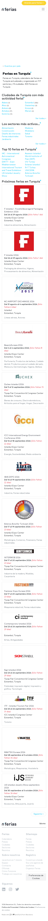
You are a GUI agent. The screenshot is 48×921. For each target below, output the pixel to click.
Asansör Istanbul (33, 153)
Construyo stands (34, 860)
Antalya (5, 111)
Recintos (6, 850)
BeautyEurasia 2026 (13, 345)
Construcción (8, 131)
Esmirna (5, 114)
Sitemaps (31, 834)
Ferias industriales (10, 136)
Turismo (28, 136)
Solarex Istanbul (32, 165)
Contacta (6, 866)
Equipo (5, 863)
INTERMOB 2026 (12, 558)
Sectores (6, 848)
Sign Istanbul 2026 (12, 670)
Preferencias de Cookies (36, 877)
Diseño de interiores (11, 134)
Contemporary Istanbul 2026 (17, 624)
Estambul (29, 103)
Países (5, 842)
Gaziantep (30, 105)
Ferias (5, 834)
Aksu (4, 105)
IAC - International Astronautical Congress (10, 156)
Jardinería (6, 139)
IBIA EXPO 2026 (11, 477)
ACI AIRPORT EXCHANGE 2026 (19, 302)
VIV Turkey (30, 162)
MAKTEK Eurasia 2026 (14, 752)
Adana (5, 103)
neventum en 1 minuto (12, 860)
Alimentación (8, 128)
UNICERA (29, 170)
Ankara (5, 108)
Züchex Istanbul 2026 (14, 384)
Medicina (29, 128)
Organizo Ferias (33, 868)
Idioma (42, 824)
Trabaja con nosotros (12, 874)
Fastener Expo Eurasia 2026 (17, 591)
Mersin (28, 111)
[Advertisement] (24, 38)
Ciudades (6, 845)
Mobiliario (29, 131)
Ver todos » (40, 118)
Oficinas (5, 868)
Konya (28, 108)
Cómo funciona (9, 871)
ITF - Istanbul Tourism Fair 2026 (19, 706)
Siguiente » (38, 814)
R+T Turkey (30, 168)
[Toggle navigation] (43, 9)
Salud (27, 134)
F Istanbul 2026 (11, 255)
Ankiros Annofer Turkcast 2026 (18, 524)
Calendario (7, 839)
